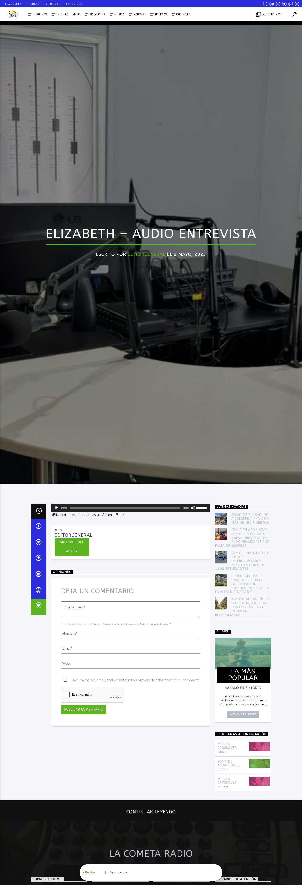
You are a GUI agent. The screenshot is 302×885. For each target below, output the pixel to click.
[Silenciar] (193, 546)
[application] (130, 546)
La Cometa (14, 4)
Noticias (54, 4)
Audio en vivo (272, 14)
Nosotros (75, 4)
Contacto (183, 14)
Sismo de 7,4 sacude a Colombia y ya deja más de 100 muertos (250, 557)
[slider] (202, 545)
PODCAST (140, 14)
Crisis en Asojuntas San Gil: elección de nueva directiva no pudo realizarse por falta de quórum (242, 576)
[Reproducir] (57, 546)
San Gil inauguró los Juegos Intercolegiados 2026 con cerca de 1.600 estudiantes (242, 599)
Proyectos (97, 14)
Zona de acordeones (229, 802)
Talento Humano (68, 14)
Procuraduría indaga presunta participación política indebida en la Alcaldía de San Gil (242, 622)
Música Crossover (227, 784)
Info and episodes (243, 752)
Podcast (35, 4)
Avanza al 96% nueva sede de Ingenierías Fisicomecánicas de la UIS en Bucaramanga (243, 645)
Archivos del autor (72, 585)
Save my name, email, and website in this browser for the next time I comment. (135, 718)
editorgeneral (147, 272)
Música (119, 14)
